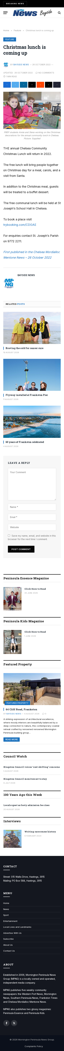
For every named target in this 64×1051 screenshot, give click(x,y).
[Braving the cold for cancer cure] (32, 328)
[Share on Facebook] (7, 85)
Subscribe (8, 939)
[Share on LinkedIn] (23, 85)
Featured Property (17, 703)
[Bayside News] (32, 12)
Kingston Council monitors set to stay (25, 778)
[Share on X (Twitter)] (15, 85)
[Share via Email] (32, 85)
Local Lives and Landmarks (17, 927)
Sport (6, 915)
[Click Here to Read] (12, 599)
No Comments (46, 73)
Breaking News (15, 3)
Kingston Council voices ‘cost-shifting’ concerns (31, 766)
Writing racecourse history (40, 831)
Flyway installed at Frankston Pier (27, 395)
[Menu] (5, 12)
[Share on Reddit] (40, 85)
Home (6, 903)
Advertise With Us (12, 933)
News (6, 909)
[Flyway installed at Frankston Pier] (32, 375)
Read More (11, 739)
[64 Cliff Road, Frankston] (32, 689)
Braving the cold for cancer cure (24, 348)
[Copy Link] (57, 85)
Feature (9, 39)
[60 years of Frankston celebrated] (32, 422)
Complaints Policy (34, 1046)
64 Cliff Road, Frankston (21, 709)
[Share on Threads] (49, 85)
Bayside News (21, 64)
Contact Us (9, 950)
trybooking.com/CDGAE (19, 224)
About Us (8, 945)
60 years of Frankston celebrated (25, 442)
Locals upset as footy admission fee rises (26, 805)
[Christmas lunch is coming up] (32, 110)
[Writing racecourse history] (12, 839)
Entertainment (10, 921)
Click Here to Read (35, 588)
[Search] (59, 12)
